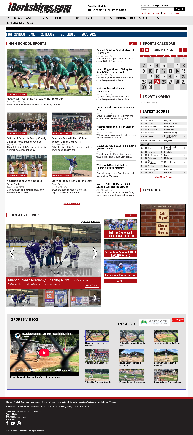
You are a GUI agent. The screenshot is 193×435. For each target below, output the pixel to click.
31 (150, 87)
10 (150, 71)
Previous (12, 253)
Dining (52, 402)
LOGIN (153, 5)
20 (170, 76)
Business (24, 402)
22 (183, 76)
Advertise (10, 406)
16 (143, 76)
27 (170, 81)
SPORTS (59, 18)
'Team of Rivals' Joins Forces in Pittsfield (35, 99)
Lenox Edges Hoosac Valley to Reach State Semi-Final (114, 71)
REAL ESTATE (139, 18)
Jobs (155, 18)
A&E (29, 18)
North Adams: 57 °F (99, 9)
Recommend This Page (28, 406)
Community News (39, 402)
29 (183, 81)
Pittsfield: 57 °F (120, 9)
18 (156, 76)
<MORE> (133, 43)
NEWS (18, 18)
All (131, 215)
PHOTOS (74, 18)
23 (143, 81)
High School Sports (17, 94)
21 (177, 76)
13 (170, 71)
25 (157, 81)
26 (163, 81)
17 (150, 76)
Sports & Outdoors (87, 402)
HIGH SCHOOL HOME (20, 34)
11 (157, 71)
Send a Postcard (92, 285)
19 (163, 76)
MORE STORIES (72, 203)
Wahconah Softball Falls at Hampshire (112, 90)
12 (163, 71)
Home (9, 402)
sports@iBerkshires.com (174, 13)
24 (150, 81)
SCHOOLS (105, 18)
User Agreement (81, 406)
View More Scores (163, 177)
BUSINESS (42, 18)
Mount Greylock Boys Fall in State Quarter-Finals (116, 147)
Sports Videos (24, 319)
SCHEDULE (68, 34)
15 (183, 71)
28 (177, 81)
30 (144, 87)
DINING (121, 18)
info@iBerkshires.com (150, 13)
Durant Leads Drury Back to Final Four (115, 109)
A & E (16, 402)
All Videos (178, 320)
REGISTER (163, 5)
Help (43, 406)
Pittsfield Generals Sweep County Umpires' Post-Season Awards (27, 139)
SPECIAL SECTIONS (20, 22)
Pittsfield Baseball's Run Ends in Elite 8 (115, 128)
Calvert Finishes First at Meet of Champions (115, 51)
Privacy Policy (65, 406)
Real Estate (62, 402)
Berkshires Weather (107, 402)
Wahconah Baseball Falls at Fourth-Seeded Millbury (112, 166)
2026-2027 (88, 34)
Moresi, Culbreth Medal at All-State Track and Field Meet (113, 185)
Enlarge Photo (92, 221)
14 (177, 71)
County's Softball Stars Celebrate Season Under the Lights (71, 139)
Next (95, 253)
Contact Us (52, 406)
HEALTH (89, 18)
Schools (73, 402)
